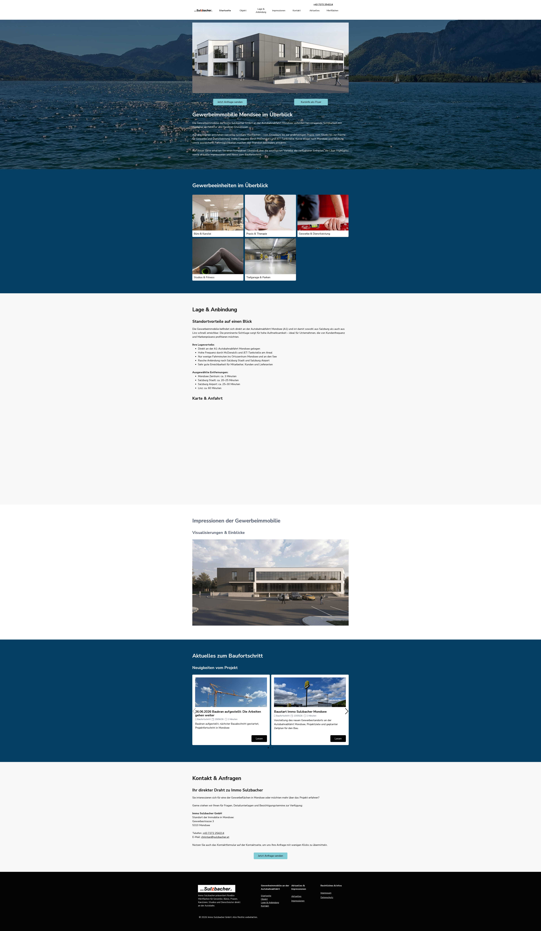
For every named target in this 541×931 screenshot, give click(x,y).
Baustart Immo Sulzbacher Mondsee (300, 711)
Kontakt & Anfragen (216, 778)
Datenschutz (327, 897)
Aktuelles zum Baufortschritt (227, 655)
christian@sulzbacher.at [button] (215, 837)
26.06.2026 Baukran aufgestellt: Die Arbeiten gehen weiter (228, 713)
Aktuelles (315, 10)
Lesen (259, 738)
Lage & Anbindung (261, 10)
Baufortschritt (204, 719)
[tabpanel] (270, 139)
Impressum (326, 893)
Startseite (225, 10)
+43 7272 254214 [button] (323, 4)
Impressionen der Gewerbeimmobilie (236, 520)
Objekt (243, 10)
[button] (347, 711)
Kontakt (297, 10)
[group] (231, 710)
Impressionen (278, 10)
